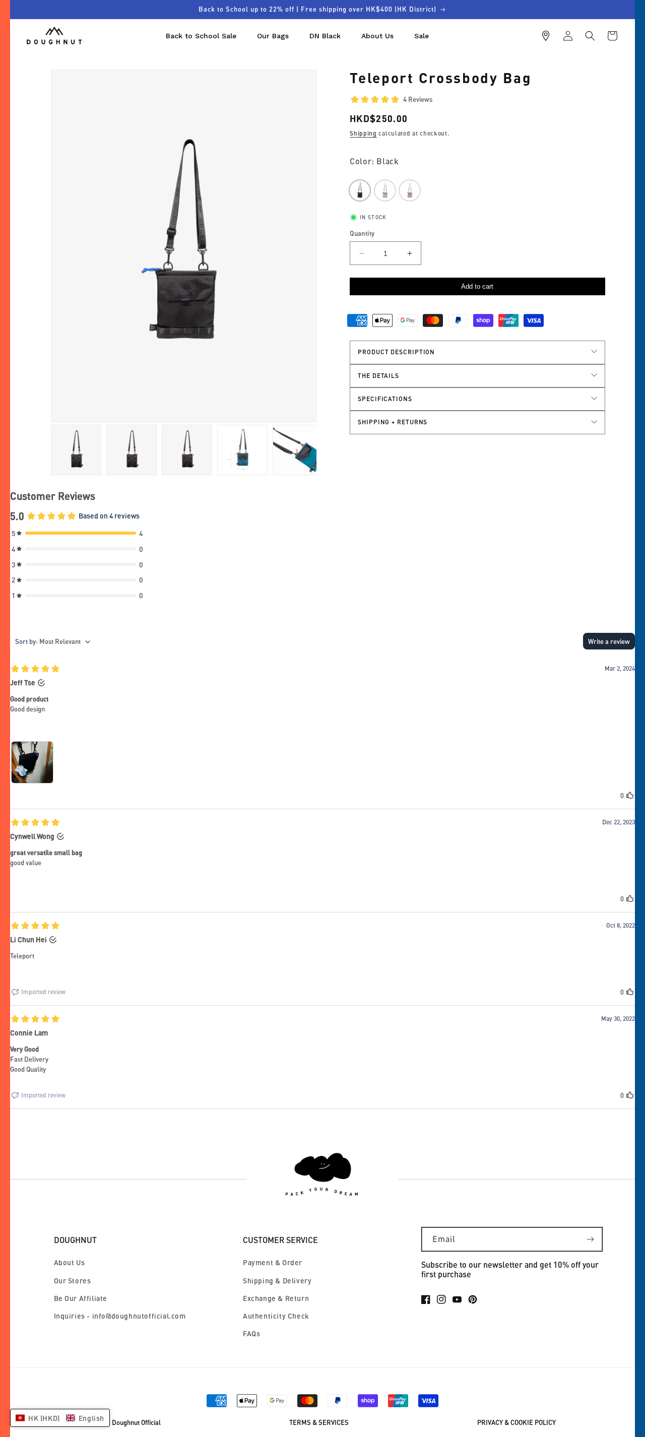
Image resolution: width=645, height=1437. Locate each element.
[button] (590, 36)
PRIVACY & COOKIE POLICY (516, 1422)
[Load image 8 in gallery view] (298, 450)
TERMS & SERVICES (319, 1422)
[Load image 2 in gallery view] (76, 450)
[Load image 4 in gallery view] (131, 450)
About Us (69, 1262)
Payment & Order (272, 1262)
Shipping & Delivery (277, 1280)
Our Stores (72, 1280)
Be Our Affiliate (81, 1298)
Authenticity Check (276, 1316)
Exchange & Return (276, 1298)
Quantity (362, 233)
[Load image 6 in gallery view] (187, 450)
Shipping (363, 133)
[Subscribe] (590, 1239)
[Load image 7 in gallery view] (242, 450)
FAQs (251, 1333)
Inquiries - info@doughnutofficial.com (120, 1316)
